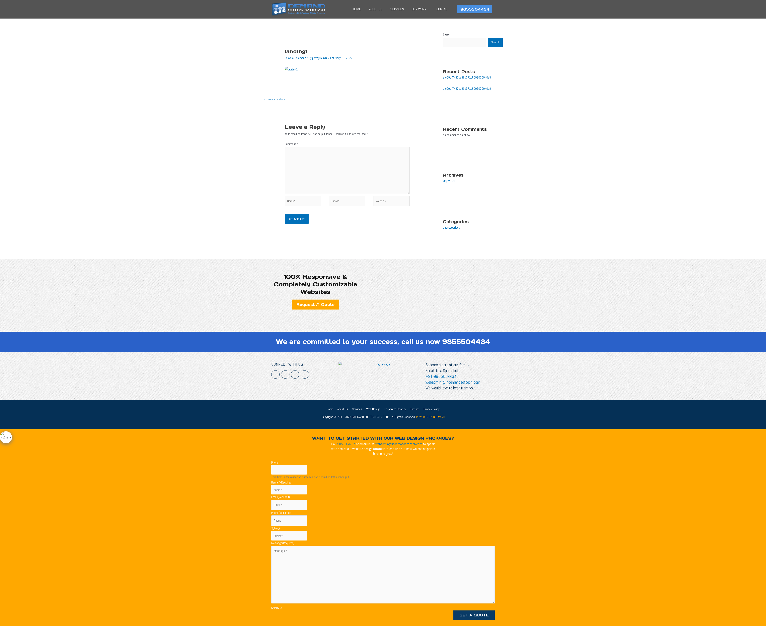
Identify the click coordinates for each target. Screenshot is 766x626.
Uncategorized (451, 227)
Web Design (373, 409)
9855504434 (466, 342)
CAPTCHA (276, 608)
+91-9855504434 (440, 376)
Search (447, 34)
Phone (274, 462)
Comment (291, 144)
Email (280, 497)
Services (397, 9)
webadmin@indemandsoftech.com (452, 382)
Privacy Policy (431, 409)
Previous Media (274, 99)
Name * (281, 482)
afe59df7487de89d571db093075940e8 (467, 77)
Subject (275, 528)
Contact (442, 9)
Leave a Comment (295, 58)
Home (357, 9)
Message (282, 543)
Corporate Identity (395, 409)
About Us (375, 9)
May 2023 (449, 181)
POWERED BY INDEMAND (430, 417)
